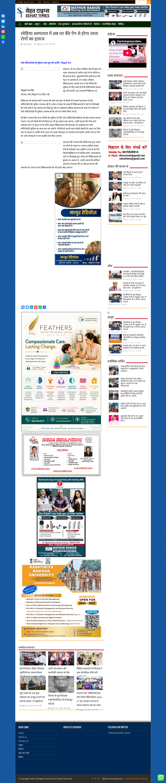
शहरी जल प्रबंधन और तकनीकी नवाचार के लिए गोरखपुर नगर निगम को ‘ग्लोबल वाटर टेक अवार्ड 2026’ (134, 96)
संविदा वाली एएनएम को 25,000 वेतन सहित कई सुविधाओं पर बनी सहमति (133, 406)
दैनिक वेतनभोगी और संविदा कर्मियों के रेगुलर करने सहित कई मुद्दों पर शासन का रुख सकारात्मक (133, 382)
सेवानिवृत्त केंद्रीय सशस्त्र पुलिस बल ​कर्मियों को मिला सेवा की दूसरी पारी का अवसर (132, 394)
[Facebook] (127, 2)
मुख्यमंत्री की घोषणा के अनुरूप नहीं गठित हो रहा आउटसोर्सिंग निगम (132, 418)
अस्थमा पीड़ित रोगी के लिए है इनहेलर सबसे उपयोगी (134, 205)
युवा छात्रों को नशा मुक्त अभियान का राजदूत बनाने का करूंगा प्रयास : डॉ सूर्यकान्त (32, 697)
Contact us (55, 2)
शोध (45, 24)
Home (39, 2)
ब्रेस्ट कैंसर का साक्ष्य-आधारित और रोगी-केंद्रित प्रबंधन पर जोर (134, 216)
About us (46, 2)
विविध (120, 24)
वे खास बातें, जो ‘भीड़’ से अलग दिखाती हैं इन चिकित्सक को (134, 347)
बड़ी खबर (28, 24)
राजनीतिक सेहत (109, 24)
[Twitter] (130, 2)
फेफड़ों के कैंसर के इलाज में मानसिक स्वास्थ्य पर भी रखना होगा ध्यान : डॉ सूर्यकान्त (134, 286)
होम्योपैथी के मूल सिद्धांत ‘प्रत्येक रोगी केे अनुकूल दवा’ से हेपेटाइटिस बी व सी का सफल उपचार (134, 298)
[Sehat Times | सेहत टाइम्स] (34, 12)
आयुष (36, 24)
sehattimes (27, 44)
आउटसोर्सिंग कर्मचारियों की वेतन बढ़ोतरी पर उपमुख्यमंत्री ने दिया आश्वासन (133, 369)
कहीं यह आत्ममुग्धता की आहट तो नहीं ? (134, 195)
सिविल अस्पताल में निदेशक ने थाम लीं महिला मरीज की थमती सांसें (89, 673)
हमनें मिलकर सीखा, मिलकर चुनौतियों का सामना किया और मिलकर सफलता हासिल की (32, 675)
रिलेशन (97, 24)
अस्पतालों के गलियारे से (82, 24)
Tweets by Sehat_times (119, 733)
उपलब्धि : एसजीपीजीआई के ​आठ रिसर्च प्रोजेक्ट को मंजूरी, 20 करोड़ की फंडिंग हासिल (134, 274)
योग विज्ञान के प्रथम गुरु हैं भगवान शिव (132, 173)
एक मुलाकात (64, 24)
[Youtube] (133, 2)
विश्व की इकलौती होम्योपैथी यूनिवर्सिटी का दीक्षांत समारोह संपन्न (134, 337)
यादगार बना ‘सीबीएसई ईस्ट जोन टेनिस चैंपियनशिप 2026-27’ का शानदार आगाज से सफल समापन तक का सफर (90, 699)
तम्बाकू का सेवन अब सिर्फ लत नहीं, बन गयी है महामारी (134, 184)
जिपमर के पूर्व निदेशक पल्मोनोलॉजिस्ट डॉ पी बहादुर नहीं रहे (60, 700)
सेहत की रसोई (23, 753)
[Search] (149, 2)
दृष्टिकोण (52, 24)
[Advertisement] (61, 53)
